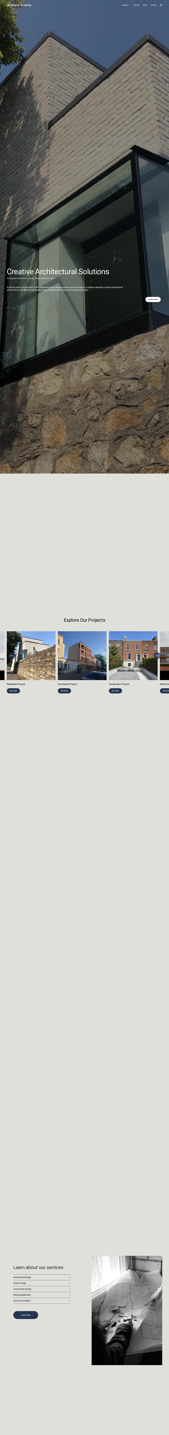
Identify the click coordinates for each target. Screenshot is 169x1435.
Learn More (25, 1315)
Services (137, 5)
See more (13, 691)
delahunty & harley (19, 5)
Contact (154, 5)
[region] (84, 662)
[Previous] (12, 655)
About (145, 5)
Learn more (153, 299)
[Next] (157, 655)
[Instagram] (161, 5)
